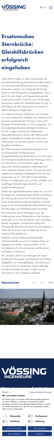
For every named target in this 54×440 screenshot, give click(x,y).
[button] (7, 392)
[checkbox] (5, 416)
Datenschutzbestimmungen (41, 392)
